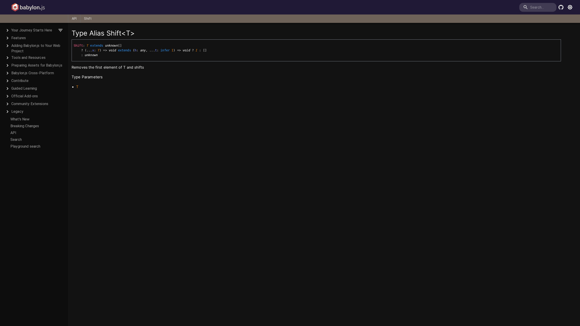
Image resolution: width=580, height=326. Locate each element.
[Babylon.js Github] (561, 7)
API (74, 18)
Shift (88, 18)
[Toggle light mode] (570, 7)
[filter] (60, 30)
